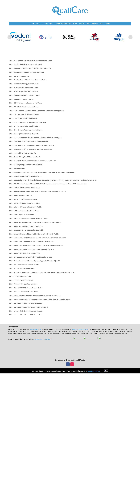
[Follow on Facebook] (68, 364)
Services (81, 23)
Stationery (47, 339)
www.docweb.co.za (35, 329)
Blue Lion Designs (94, 371)
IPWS (75, 23)
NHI (101, 23)
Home (32, 23)
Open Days (48, 23)
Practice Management (63, 23)
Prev (9, 37)
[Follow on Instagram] (72, 364)
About (38, 23)
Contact (107, 23)
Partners (95, 23)
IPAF (88, 23)
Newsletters (38, 339)
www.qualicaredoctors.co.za (80, 329)
